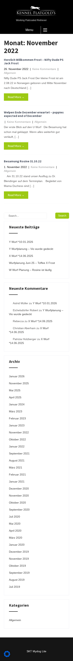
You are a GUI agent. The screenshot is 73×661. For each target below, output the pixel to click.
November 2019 (19, 558)
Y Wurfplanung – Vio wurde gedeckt (31, 248)
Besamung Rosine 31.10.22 (22, 161)
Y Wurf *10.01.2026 (21, 241)
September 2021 (19, 453)
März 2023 (15, 411)
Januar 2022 (17, 446)
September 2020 (19, 509)
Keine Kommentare (44, 69)
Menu (29, 30)
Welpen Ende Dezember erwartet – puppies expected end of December (34, 114)
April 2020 (15, 530)
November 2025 (19, 383)
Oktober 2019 (17, 565)
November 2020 (19, 495)
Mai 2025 (14, 390)
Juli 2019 (14, 586)
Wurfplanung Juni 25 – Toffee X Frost (32, 262)
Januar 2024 (17, 404)
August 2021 (17, 460)
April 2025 (15, 397)
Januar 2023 (17, 425)
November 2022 (19, 432)
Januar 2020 (17, 544)
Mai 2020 (14, 523)
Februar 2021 (17, 474)
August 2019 (17, 579)
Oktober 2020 (17, 502)
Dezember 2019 (19, 551)
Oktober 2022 (17, 439)
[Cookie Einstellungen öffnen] (7, 656)
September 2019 (19, 572)
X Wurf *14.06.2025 (21, 255)
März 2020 (15, 537)
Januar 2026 (17, 376)
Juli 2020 (14, 516)
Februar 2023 (17, 418)
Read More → (16, 97)
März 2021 (15, 467)
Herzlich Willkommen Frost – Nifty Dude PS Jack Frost (33, 61)
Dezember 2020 (19, 488)
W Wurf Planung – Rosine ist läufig (30, 269)
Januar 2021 (17, 481)
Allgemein (10, 72)
